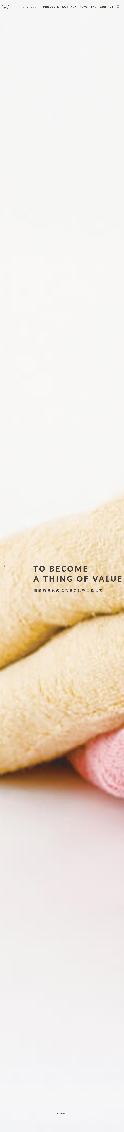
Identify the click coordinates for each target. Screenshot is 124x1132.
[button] (4, 562)
